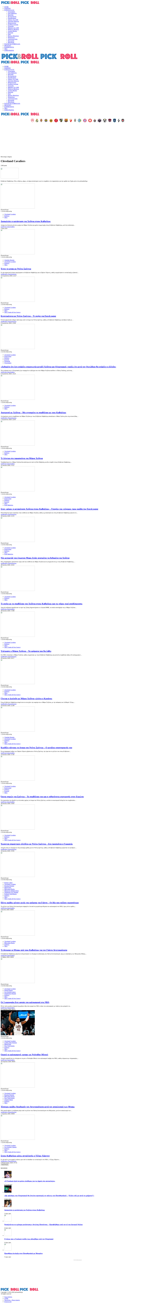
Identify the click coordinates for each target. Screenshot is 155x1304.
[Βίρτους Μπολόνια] (105, 121)
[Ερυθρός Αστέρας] (71, 121)
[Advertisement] (77, 142)
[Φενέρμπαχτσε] (46, 121)
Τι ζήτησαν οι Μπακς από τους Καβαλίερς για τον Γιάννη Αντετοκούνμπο (34, 950)
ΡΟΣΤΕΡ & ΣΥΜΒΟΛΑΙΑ (12, 44)
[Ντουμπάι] (75, 121)
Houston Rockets (9, 886)
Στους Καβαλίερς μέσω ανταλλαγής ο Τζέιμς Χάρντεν (25, 1156)
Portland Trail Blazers (10, 894)
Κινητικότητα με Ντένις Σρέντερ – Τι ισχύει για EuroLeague (28, 316)
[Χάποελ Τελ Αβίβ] (56, 121)
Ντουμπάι (11, 26)
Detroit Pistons (8, 990)
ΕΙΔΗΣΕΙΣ (7, 8)
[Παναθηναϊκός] (51, 121)
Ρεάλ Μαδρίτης (12, 13)
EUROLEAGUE (9, 10)
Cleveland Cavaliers (10, 214)
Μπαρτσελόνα (12, 23)
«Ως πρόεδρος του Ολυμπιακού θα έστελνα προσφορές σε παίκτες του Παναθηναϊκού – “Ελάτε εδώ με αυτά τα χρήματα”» (49, 1196)
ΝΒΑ (5, 49)
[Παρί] (100, 121)
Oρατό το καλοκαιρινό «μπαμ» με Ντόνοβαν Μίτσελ (24, 1054)
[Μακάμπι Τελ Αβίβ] (79, 121)
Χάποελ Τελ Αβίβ (13, 20)
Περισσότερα (4, 1164)
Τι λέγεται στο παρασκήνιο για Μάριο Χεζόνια (22, 458)
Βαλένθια (10, 15)
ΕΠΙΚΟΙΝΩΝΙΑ (9, 50)
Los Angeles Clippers (10, 1147)
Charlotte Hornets (9, 260)
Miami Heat (7, 887)
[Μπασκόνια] (110, 121)
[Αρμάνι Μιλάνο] (90, 121)
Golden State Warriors (10, 1042)
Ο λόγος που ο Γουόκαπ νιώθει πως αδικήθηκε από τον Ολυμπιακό (28, 1239)
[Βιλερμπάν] (119, 121)
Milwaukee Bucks (9, 889)
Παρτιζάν (10, 32)
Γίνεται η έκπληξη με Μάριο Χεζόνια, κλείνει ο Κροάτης (26, 698)
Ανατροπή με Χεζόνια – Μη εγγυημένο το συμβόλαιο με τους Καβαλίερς (33, 412)
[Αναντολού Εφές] (114, 121)
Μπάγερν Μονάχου (13, 29)
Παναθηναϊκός (12, 18)
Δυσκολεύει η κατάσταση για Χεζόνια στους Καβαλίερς (26, 221)
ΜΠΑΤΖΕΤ (7, 45)
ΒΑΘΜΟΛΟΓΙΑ (9, 47)
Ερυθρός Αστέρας (13, 24)
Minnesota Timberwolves (11, 891)
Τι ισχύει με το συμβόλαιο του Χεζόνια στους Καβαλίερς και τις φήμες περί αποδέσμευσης (41, 604)
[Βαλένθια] (41, 121)
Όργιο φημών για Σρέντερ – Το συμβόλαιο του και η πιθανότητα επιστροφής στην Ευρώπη (42, 796)
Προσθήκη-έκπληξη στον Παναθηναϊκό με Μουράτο (23, 1253)
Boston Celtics (8, 882)
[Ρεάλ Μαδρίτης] (37, 121)
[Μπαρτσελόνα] (66, 121)
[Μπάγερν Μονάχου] (85, 121)
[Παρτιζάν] (94, 121)
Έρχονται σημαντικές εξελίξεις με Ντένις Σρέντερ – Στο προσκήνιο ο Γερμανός (37, 844)
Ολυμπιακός (11, 11)
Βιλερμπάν (11, 41)
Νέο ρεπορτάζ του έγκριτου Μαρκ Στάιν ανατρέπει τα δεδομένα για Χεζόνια (35, 558)
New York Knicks (9, 1046)
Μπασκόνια (11, 37)
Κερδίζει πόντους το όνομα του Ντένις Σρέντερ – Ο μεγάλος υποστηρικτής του (36, 747)
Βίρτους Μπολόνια (13, 36)
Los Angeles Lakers (10, 992)
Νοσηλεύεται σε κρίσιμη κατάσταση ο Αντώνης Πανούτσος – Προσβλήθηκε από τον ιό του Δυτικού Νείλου (43, 1224)
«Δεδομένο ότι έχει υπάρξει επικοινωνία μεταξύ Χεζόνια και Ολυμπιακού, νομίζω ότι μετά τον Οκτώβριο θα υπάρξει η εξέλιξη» (58, 367)
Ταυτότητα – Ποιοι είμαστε (12, 1300)
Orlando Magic (8, 1100)
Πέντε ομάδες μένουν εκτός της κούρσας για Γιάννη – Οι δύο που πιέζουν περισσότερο (40, 902)
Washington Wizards (10, 993)
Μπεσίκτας (11, 42)
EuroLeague (7, 356)
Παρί (9, 34)
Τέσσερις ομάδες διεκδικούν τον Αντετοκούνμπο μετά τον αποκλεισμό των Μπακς (38, 1107)
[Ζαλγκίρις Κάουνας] (61, 121)
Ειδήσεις (6, 216)
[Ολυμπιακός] (32, 121)
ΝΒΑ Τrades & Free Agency (12, 312)
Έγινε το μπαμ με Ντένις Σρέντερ (16, 269)
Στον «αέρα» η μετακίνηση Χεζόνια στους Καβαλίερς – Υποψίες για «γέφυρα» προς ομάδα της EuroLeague (49, 509)
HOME (6, 7)
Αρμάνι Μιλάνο (12, 31)
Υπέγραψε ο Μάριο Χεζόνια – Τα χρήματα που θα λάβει (26, 651)
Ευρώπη (6, 359)
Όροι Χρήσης (8, 1297)
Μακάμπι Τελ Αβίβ (13, 28)
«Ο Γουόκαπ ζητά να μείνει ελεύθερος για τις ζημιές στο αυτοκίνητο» (29, 1181)
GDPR (6, 1298)
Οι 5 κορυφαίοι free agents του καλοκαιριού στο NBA (25, 1002)
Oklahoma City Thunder (11, 892)
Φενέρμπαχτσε (12, 16)
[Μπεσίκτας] (122, 121)
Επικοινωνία (7, 1301)
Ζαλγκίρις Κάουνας (13, 21)
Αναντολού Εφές (12, 39)
